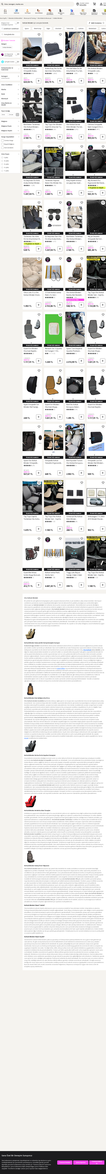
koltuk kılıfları (61, 668)
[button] (30, 62)
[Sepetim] (94, 4)
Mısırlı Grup (37, 28)
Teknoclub (69, 28)
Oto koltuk (87, 650)
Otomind (58, 28)
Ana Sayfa (3, 18)
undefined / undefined (11, 29)
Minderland (92, 28)
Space (27, 28)
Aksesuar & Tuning (30, 18)
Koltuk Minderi (57, 18)
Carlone (81, 28)
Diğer (48, 28)
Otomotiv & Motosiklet (15, 18)
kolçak (26, 738)
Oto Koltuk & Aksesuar (44, 18)
